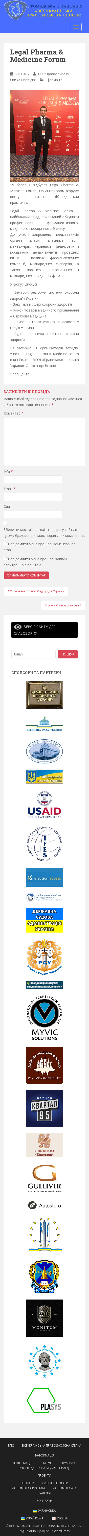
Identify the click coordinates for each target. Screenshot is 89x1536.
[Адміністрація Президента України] (44, 694)
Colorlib (30, 1531)
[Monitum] (44, 1317)
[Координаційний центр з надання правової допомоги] (44, 984)
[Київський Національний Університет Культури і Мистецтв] (44, 1234)
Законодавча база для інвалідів (44, 1468)
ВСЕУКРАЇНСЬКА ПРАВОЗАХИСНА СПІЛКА (51, 1445)
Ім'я (8, 471)
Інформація (53, 80)
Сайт (8, 506)
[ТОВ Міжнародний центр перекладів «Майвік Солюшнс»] (44, 1017)
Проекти (44, 1475)
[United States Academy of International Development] (44, 804)
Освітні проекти (55, 1483)
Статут (46, 1463)
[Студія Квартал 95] (44, 1107)
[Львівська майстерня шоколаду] (44, 1064)
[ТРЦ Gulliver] (44, 1178)
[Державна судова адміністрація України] (44, 919)
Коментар (13, 413)
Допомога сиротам (28, 1488)
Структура (68, 1463)
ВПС (11, 1445)
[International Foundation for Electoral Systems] (44, 843)
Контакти (44, 1501)
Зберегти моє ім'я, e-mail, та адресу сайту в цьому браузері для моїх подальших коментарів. (44, 532)
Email (9, 488)
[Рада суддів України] (44, 956)
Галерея (45, 1493)
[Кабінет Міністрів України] (44, 751)
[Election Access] (44, 877)
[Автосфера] (44, 1204)
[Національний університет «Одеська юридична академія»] (44, 1276)
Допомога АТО (65, 1488)
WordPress (61, 1531)
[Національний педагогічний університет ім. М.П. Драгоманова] (44, 1360)
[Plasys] (44, 1400)
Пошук (67, 654)
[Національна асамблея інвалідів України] (44, 896)
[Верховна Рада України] (44, 723)
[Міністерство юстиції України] (44, 776)
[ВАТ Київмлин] (44, 1144)
